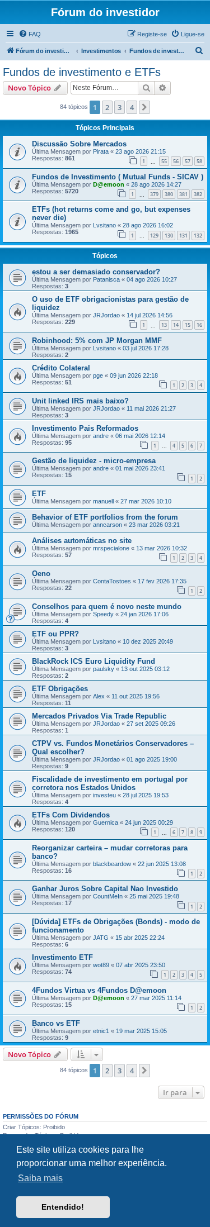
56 (176, 161)
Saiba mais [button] (40, 1178)
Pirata (101, 151)
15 (187, 325)
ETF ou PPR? (55, 634)
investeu (104, 795)
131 (183, 235)
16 (199, 325)
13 (164, 325)
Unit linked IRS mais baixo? (80, 401)
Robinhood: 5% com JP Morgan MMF (97, 340)
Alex (99, 696)
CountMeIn (108, 896)
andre (101, 435)
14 (176, 325)
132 (198, 235)
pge (98, 375)
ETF (39, 493)
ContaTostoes (112, 581)
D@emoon (108, 184)
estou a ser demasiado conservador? (96, 272)
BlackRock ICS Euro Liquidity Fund (93, 661)
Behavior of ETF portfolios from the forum (105, 517)
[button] (144, 107)
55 (164, 161)
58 (199, 161)
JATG (101, 937)
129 (154, 235)
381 (183, 194)
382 (198, 194)
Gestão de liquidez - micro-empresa (94, 460)
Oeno (41, 573)
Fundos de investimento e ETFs (82, 72)
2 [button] (107, 107)
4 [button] (132, 107)
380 (169, 194)
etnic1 (101, 1031)
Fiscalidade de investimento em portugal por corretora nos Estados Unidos (110, 783)
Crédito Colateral (61, 368)
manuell (103, 501)
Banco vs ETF (56, 1023)
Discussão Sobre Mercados (79, 144)
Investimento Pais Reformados (85, 428)
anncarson (107, 524)
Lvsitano (104, 225)
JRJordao (106, 315)
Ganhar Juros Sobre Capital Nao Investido (105, 888)
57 (187, 161)
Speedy (103, 614)
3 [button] (120, 107)
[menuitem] (29, 34)
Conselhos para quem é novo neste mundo (106, 606)
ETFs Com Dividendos (71, 815)
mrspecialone (111, 548)
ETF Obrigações (60, 688)
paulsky (103, 668)
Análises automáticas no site (82, 540)
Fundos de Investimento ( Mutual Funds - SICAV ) (117, 177)
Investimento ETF (62, 957)
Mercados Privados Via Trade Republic (99, 716)
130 (169, 235)
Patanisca (106, 279)
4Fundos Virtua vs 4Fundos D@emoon (99, 990)
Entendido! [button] (62, 1206)
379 (154, 194)
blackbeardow (112, 863)
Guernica (105, 822)
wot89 (101, 965)
